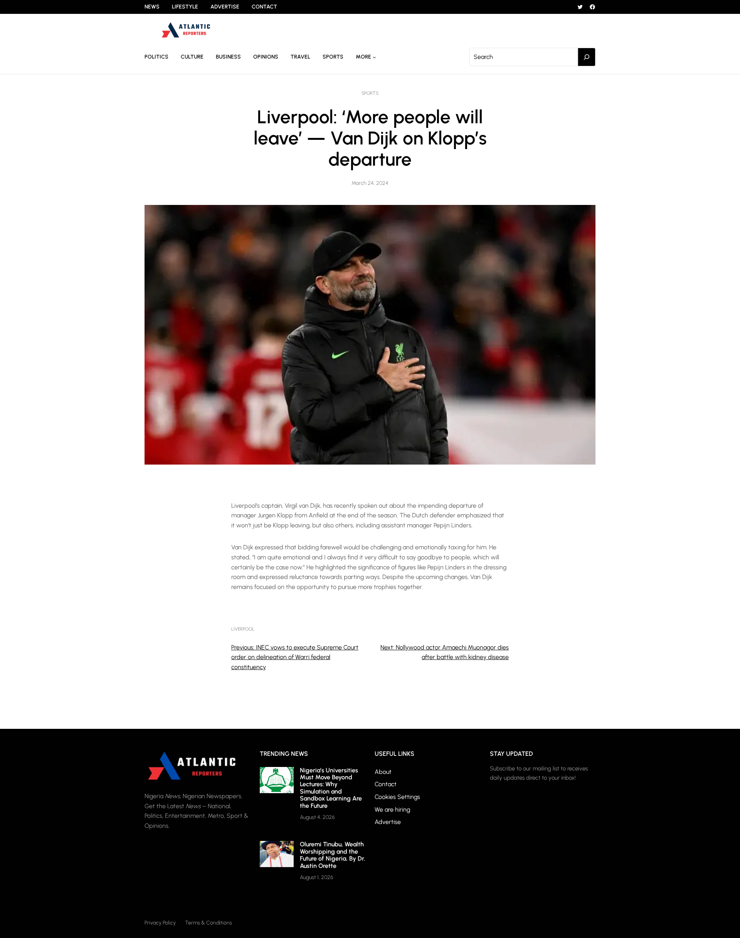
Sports (370, 93)
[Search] (586, 57)
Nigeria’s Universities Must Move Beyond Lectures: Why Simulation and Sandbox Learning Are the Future (331, 788)
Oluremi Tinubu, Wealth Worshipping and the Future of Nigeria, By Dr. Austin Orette (332, 855)
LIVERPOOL (242, 629)
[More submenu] (374, 57)
